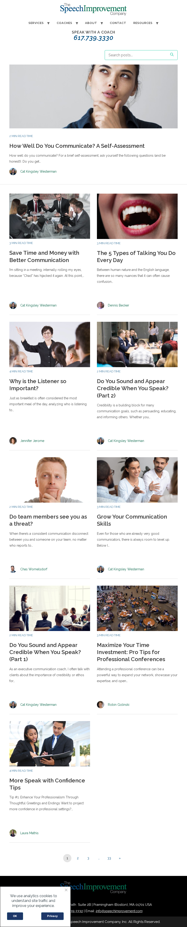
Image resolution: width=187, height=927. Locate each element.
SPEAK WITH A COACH (93, 36)
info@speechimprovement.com (119, 911)
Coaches (64, 23)
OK (15, 916)
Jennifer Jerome (32, 441)
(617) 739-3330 (72, 911)
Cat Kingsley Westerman (38, 171)
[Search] (171, 55)
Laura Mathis (29, 833)
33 (109, 858)
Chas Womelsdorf (33, 569)
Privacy (52, 916)
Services (36, 23)
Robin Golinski (118, 704)
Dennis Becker (118, 305)
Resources (143, 23)
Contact (118, 23)
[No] (66, 890)
